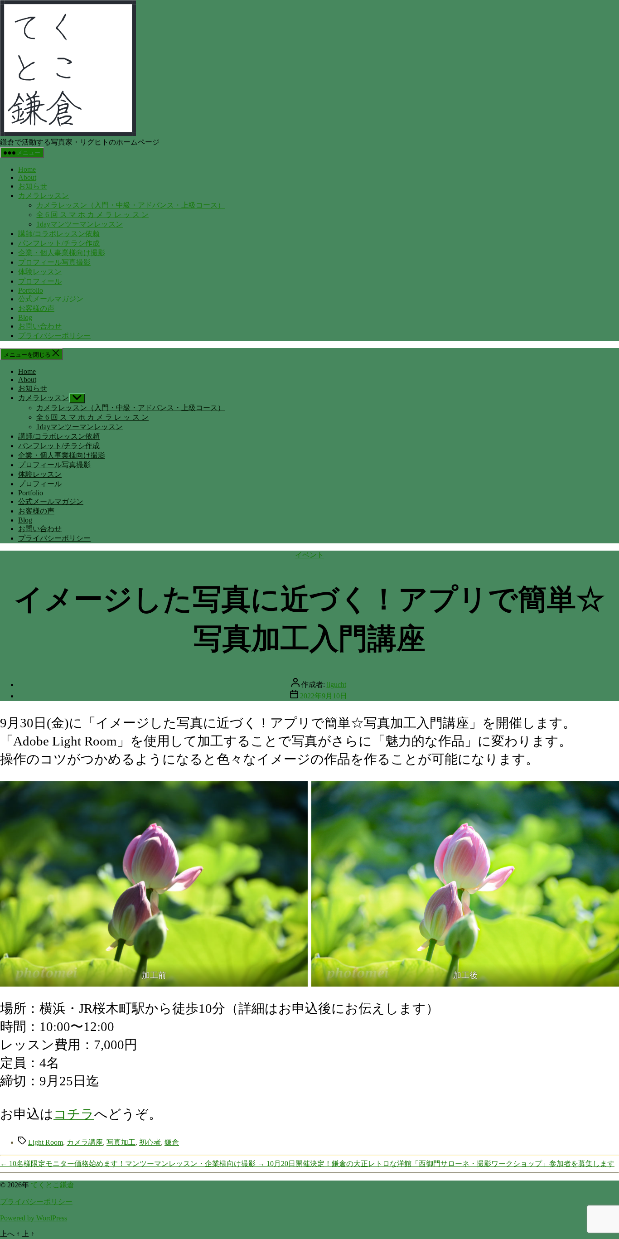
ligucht (336, 684)
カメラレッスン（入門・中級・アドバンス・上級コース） (130, 205)
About (27, 177)
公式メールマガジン (50, 299)
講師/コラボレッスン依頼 (59, 233)
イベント (309, 555)
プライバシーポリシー (54, 335)
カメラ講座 (85, 1142)
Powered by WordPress (33, 1218)
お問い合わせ (40, 326)
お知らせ (32, 186)
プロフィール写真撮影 (54, 262)
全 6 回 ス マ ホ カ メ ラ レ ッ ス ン (92, 214)
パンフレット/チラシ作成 (59, 243)
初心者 (150, 1142)
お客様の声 (36, 308)
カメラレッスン (43, 195)
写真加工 (120, 1142)
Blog (25, 317)
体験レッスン (40, 272)
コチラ (73, 1114)
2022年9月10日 (323, 696)
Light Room (45, 1142)
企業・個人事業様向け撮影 (61, 253)
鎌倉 (171, 1142)
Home (27, 169)
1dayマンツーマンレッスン (79, 224)
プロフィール (40, 281)
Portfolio (30, 290)
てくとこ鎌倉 (52, 1185)
